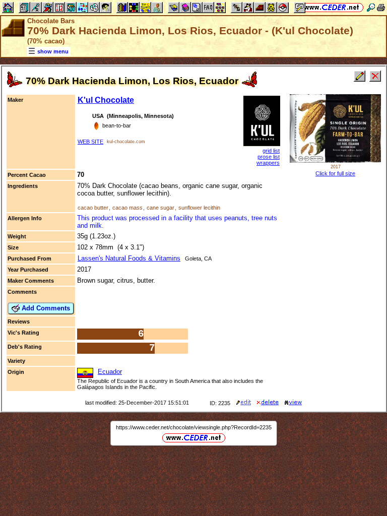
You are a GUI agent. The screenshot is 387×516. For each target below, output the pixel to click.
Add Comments (45, 308)
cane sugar (160, 208)
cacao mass (127, 208)
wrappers (268, 163)
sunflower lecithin (199, 208)
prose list (268, 157)
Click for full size (335, 173)
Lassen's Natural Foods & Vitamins (129, 258)
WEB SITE (90, 142)
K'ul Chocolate (106, 100)
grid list (271, 151)
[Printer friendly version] (381, 7)
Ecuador (110, 371)
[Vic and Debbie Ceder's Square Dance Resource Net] (332, 7)
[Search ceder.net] (371, 7)
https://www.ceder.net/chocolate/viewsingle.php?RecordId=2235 (194, 427)
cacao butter (93, 208)
